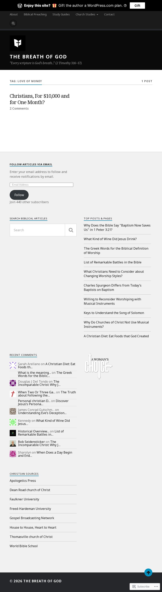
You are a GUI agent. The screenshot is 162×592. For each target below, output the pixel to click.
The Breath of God (38, 56)
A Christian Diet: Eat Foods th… (46, 365)
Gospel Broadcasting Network (32, 518)
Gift (137, 6)
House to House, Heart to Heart (33, 527)
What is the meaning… (34, 372)
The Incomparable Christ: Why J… (39, 383)
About (14, 14)
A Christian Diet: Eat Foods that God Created (116, 336)
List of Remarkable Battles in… (41, 433)
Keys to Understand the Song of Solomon (114, 313)
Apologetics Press (23, 480)
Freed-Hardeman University (30, 508)
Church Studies (85, 14)
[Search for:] (43, 230)
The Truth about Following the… (47, 393)
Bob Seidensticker (31, 442)
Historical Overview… (33, 431)
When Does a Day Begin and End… (45, 454)
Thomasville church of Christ (31, 537)
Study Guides (61, 14)
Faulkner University (24, 499)
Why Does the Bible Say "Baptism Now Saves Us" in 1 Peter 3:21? (117, 227)
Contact (109, 14)
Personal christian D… (34, 401)
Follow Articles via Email (31, 164)
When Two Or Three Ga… (36, 392)
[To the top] (148, 572)
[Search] (13, 23)
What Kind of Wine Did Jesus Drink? (110, 239)
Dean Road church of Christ (30, 490)
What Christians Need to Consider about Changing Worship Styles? (114, 273)
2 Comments (19, 108)
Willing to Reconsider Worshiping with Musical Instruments (112, 301)
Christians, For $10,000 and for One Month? (39, 99)
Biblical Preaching (35, 14)
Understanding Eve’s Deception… (42, 413)
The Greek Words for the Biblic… (45, 374)
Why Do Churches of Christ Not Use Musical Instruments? (116, 324)
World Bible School (24, 546)
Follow (19, 195)
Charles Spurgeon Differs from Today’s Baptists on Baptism (112, 287)
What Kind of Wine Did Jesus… (44, 422)
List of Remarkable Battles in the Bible (112, 262)
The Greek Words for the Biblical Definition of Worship (116, 250)
